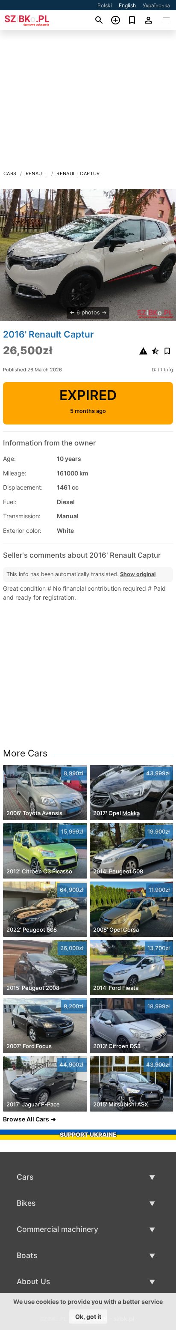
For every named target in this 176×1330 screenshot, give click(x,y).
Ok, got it (88, 1316)
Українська (156, 5)
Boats (27, 1255)
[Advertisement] (88, 102)
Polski (104, 5)
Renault (37, 173)
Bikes (26, 1202)
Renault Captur (78, 173)
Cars (10, 173)
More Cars (25, 753)
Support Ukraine (88, 1134)
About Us (33, 1281)
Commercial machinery (57, 1229)
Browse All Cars (26, 1119)
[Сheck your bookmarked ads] (132, 20)
